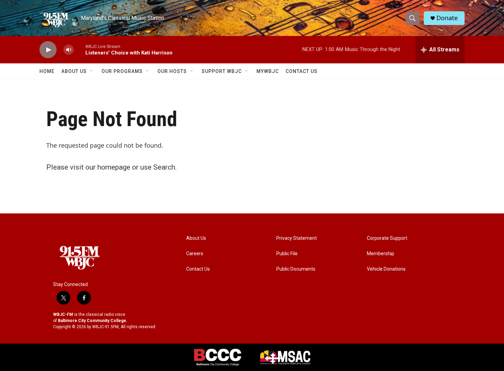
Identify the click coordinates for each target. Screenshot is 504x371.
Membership (380, 253)
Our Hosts (172, 71)
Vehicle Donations (386, 269)
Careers (194, 253)
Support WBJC (222, 71)
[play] (48, 50)
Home (47, 71)
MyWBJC (267, 71)
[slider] (80, 49)
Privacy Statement (296, 238)
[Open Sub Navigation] (92, 71)
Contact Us (301, 71)
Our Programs (122, 71)
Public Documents (295, 269)
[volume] (68, 50)
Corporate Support (387, 238)
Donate (447, 18)
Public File (287, 253)
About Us (74, 71)
